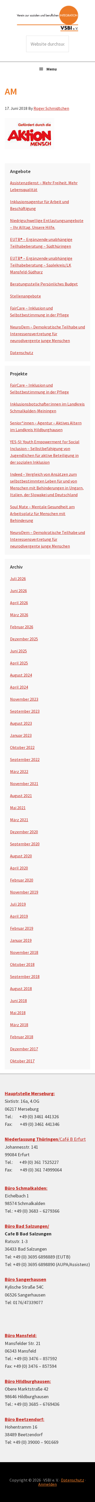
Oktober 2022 (22, 747)
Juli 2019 (18, 904)
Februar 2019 (21, 928)
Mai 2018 (18, 1012)
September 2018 (25, 976)
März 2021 (19, 819)
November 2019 (24, 892)
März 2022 (19, 771)
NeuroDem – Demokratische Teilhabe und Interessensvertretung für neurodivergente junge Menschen (47, 333)
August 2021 (21, 795)
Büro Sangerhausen (25, 1279)
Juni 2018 (18, 1000)
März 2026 (19, 614)
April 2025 (19, 663)
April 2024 (19, 687)
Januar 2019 (21, 940)
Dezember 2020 (24, 831)
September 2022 (25, 759)
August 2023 (21, 723)
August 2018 (21, 988)
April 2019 (19, 916)
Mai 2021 (18, 807)
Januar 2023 (21, 735)
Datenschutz (21, 352)
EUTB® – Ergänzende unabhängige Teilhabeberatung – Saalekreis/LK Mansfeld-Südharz (41, 265)
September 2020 (25, 843)
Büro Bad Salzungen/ (27, 1226)
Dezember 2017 (24, 1048)
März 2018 (19, 1024)
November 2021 (24, 783)
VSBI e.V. (47, 18)
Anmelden (47, 1484)
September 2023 (25, 711)
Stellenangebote (25, 296)
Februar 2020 (21, 880)
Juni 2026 (18, 590)
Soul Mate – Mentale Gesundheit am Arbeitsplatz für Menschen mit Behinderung (42, 513)
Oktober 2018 (22, 964)
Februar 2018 (21, 1036)
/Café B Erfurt (45, 1139)
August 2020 (21, 855)
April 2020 (19, 868)
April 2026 (19, 602)
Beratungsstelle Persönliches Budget (44, 284)
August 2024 (21, 675)
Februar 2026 (21, 626)
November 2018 (24, 952)
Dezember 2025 (24, 638)
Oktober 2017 (22, 1060)
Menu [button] (51, 69)
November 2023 (24, 699)
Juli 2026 (18, 578)
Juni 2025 (18, 650)
